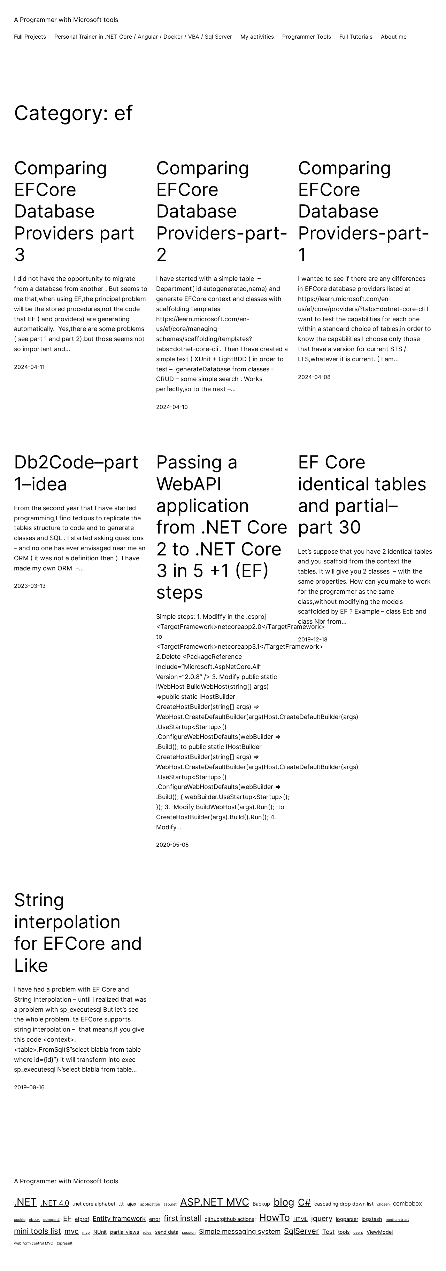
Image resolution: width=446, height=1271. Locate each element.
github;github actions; (230, 1219)
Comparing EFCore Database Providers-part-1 (364, 211)
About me (394, 36)
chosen (383, 1204)
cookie (19, 1219)
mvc (71, 1231)
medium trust (397, 1219)
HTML (300, 1219)
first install (182, 1218)
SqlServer (301, 1231)
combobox (407, 1203)
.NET (25, 1202)
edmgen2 (51, 1219)
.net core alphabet (94, 1204)
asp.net (170, 1204)
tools (344, 1232)
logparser (347, 1219)
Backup (261, 1204)
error (154, 1219)
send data (166, 1232)
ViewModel (380, 1232)
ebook (34, 1219)
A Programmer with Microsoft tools (66, 19)
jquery (321, 1218)
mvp (86, 1232)
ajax (132, 1204)
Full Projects (30, 36)
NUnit (100, 1232)
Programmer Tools (306, 36)
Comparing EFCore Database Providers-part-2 (222, 211)
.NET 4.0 (54, 1203)
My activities (257, 36)
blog (284, 1202)
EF (67, 1218)
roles (147, 1232)
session (188, 1232)
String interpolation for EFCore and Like (78, 932)
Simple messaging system (239, 1231)
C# (304, 1202)
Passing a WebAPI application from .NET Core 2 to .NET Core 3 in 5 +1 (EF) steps (221, 527)
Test (328, 1231)
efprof (82, 1219)
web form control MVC (33, 1243)
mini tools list (37, 1231)
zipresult (64, 1243)
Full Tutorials (355, 36)
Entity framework (119, 1219)
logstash (372, 1219)
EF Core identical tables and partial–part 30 (362, 494)
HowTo (274, 1217)
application (150, 1204)
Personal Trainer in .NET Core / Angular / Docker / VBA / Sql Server (143, 36)
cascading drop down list (344, 1204)
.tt (121, 1204)
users (358, 1232)
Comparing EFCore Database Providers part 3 (74, 211)
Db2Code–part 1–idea (76, 473)
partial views (124, 1232)
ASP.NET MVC (214, 1202)
